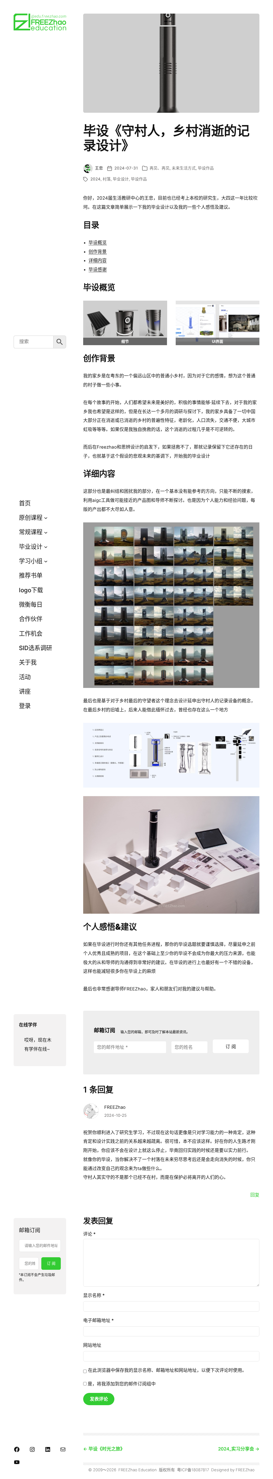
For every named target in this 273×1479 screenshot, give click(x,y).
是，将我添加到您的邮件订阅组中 (121, 1384)
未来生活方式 (184, 168)
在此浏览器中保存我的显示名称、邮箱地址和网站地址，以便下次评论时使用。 (167, 1370)
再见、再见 (160, 168)
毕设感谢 (98, 269)
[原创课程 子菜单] (45, 517)
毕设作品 (206, 168)
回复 (254, 1195)
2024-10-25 (115, 1115)
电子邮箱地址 (98, 1320)
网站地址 (92, 1345)
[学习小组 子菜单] (45, 561)
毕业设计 (121, 179)
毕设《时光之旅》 (107, 1449)
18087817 (200, 1470)
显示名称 (94, 1295)
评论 (89, 1234)
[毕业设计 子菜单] (45, 546)
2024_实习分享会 (236, 1449)
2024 (95, 179)
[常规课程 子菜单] (45, 532)
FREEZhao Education (137, 1470)
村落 (107, 179)
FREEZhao (115, 1107)
